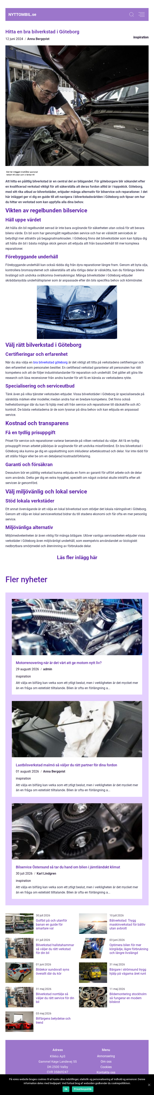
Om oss (106, 1061)
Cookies (106, 1067)
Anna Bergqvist (38, 39)
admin (47, 669)
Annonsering (106, 1056)
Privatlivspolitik (82, 1089)
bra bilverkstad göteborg (50, 362)
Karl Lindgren (46, 873)
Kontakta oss (106, 1072)
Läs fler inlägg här (77, 557)
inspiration (141, 37)
